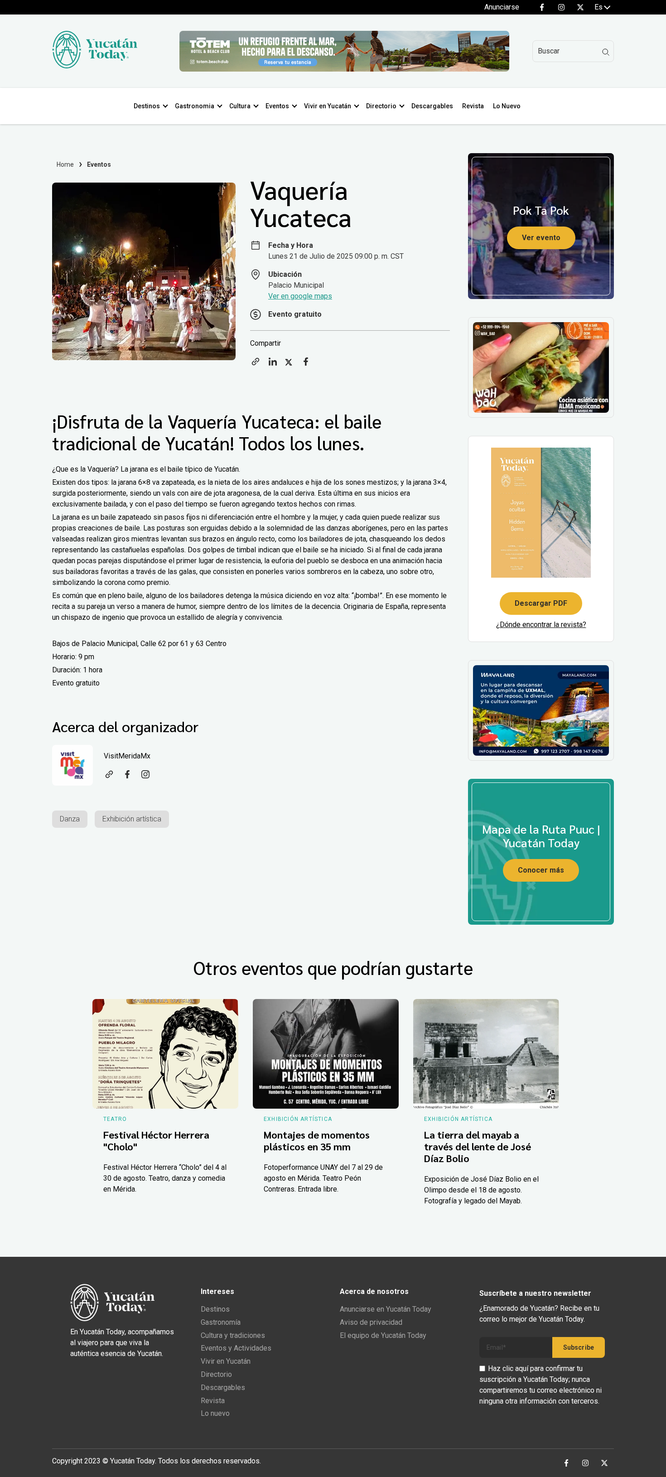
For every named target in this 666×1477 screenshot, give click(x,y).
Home (65, 164)
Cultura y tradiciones (233, 1335)
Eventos (277, 106)
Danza (70, 819)
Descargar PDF (541, 603)
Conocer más (541, 870)
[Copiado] (255, 364)
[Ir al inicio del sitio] (94, 66)
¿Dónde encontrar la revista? (541, 624)
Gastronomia (194, 106)
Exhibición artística (131, 819)
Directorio (381, 106)
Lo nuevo (215, 1413)
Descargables (432, 106)
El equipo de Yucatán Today (383, 1335)
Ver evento (541, 237)
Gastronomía (221, 1322)
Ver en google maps (300, 296)
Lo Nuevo (507, 106)
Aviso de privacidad (371, 1322)
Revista (473, 106)
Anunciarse (501, 7)
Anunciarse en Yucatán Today (385, 1309)
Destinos (147, 106)
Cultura (240, 106)
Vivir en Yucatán (327, 106)
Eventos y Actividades (236, 1348)
